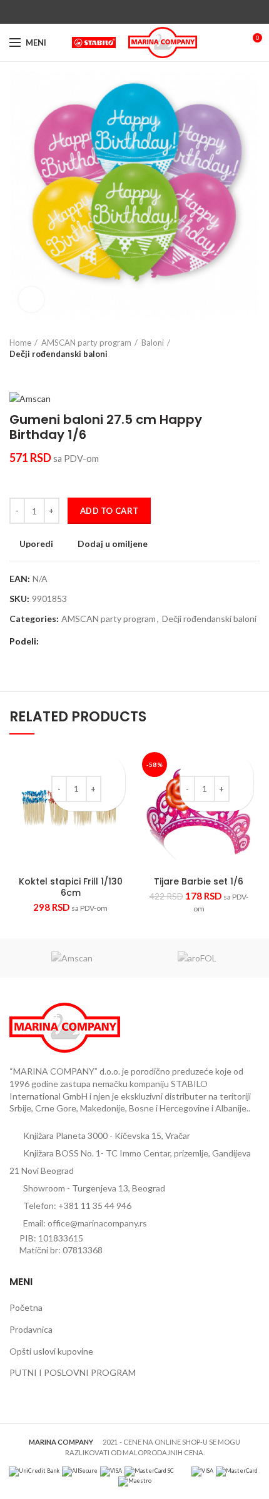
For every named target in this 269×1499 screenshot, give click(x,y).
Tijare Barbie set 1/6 (198, 881)
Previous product (15, 372)
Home (20, 343)
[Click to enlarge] (31, 299)
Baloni (152, 343)
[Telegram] (163, 12)
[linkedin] (149, 12)
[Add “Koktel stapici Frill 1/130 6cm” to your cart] (114, 787)
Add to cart (109, 511)
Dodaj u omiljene (113, 543)
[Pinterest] (135, 12)
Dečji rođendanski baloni (58, 354)
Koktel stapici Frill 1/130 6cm (71, 887)
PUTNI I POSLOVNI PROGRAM (72, 1372)
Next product (40, 372)
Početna (26, 1307)
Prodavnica (31, 1329)
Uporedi (36, 543)
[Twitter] (120, 12)
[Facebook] (106, 12)
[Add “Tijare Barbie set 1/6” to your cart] (242, 787)
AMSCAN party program (86, 343)
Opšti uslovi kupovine (51, 1351)
